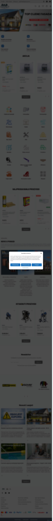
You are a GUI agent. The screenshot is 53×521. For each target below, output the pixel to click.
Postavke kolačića (25, 267)
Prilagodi (37, 264)
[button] (41, 253)
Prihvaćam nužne (26, 264)
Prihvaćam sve (15, 264)
